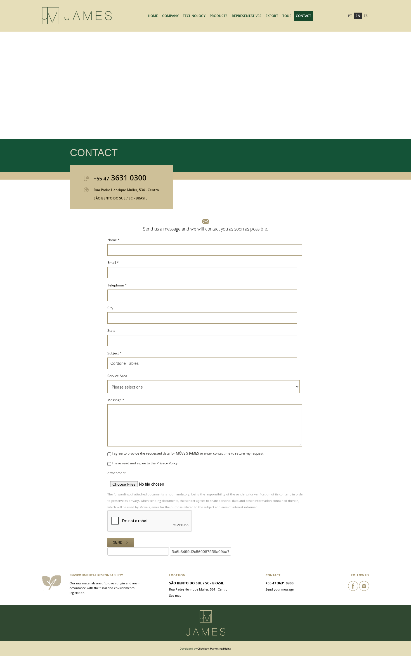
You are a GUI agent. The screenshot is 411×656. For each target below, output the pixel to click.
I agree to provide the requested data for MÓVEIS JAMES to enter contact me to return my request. (187, 453)
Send (117, 542)
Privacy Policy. (167, 463)
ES (366, 15)
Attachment (116, 473)
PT (350, 15)
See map (175, 595)
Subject (114, 353)
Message (115, 400)
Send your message (280, 589)
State (111, 330)
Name (113, 240)
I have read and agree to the (144, 463)
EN (358, 15)
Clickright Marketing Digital (214, 648)
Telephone (117, 285)
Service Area (117, 375)
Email (113, 262)
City (110, 307)
